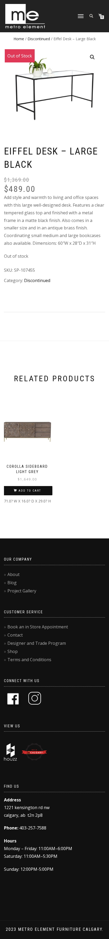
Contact (15, 635)
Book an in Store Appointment (37, 627)
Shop (12, 651)
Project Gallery (21, 591)
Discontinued (39, 38)
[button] (92, 57)
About (13, 574)
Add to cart (30, 490)
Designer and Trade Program (36, 643)
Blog (12, 583)
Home (18, 38)
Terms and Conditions (29, 660)
